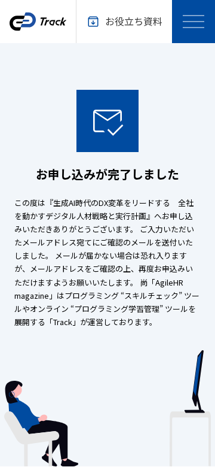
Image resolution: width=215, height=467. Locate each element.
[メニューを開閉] (193, 21)
